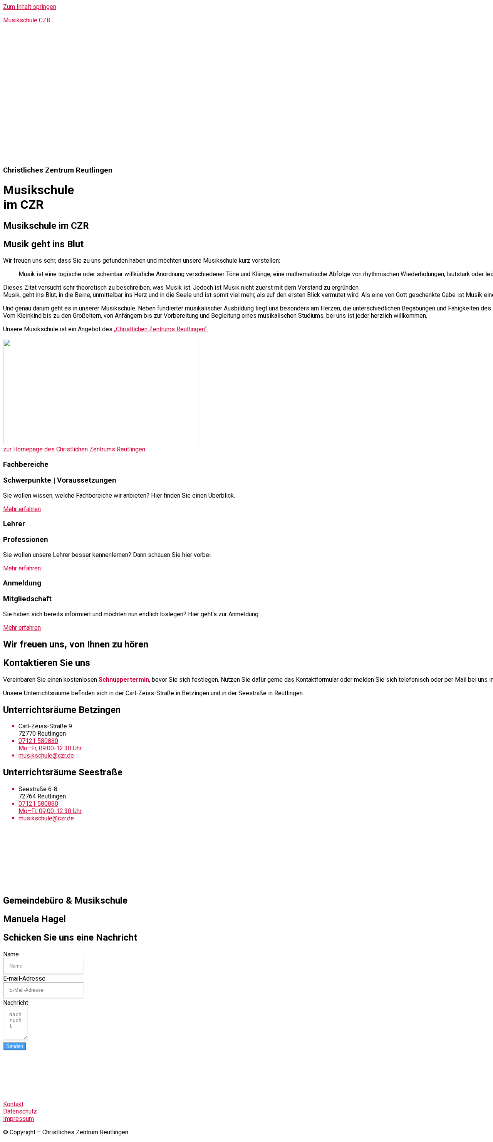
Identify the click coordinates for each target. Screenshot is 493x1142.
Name (11, 954)
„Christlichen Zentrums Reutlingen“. (161, 329)
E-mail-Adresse (24, 978)
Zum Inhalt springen (29, 6)
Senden (14, 1046)
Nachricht (15, 1002)
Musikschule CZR (26, 20)
